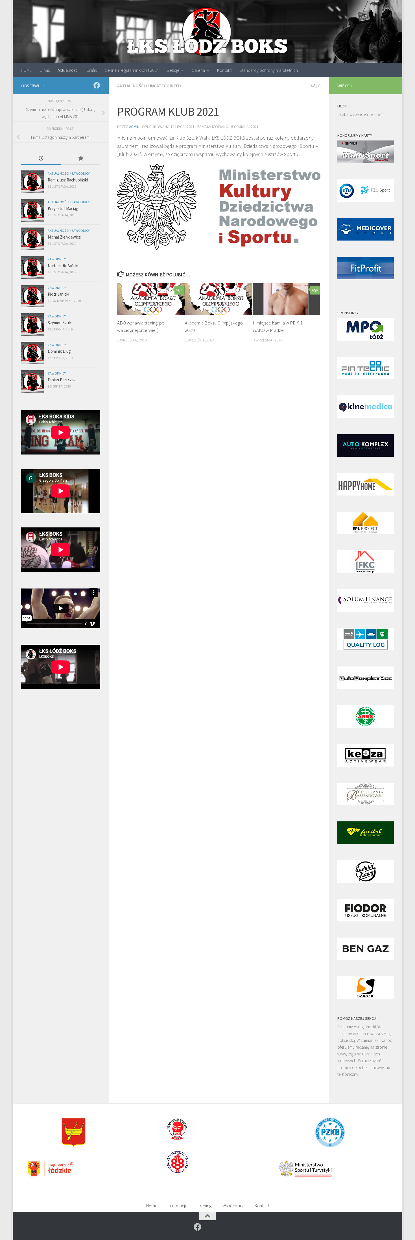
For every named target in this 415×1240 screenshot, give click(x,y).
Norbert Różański (63, 265)
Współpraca (233, 1205)
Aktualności (68, 70)
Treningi (205, 1205)
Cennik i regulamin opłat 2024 (132, 70)
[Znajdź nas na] (96, 85)
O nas (45, 70)
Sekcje (173, 70)
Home (152, 1205)
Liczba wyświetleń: (353, 114)
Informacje (177, 1205)
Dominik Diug (59, 351)
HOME (26, 70)
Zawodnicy (80, 173)
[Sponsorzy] (365, 339)
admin (134, 126)
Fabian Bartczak (62, 379)
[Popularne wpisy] (80, 159)
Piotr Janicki (58, 294)
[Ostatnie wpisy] (41, 159)
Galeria (198, 70)
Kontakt (224, 70)
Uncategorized (164, 85)
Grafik (91, 70)
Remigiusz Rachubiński (68, 180)
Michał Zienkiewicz (64, 237)
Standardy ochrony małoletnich (268, 70)
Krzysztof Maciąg (63, 208)
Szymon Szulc (60, 322)
